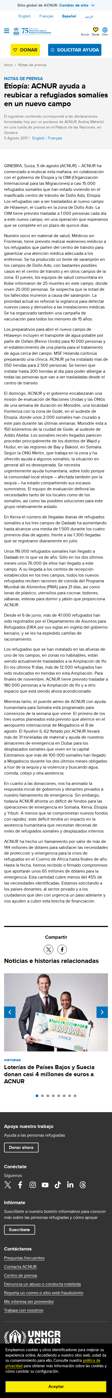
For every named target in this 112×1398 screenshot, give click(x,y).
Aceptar (56, 1386)
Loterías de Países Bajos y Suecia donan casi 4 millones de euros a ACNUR (49, 1074)
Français (46, 16)
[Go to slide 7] (71, 1097)
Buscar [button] (85, 34)
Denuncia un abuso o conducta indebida (42, 1284)
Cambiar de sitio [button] (73, 5)
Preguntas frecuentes (24, 1258)
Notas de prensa (32, 65)
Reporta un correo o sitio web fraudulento (43, 1293)
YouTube (45, 1184)
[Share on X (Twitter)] (48, 949)
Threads (82, 1184)
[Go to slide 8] (76, 1097)
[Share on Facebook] (62, 949)
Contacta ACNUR (20, 1267)
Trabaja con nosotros (23, 1310)
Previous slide (9, 1012)
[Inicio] (31, 31)
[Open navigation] (6, 31)
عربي (89, 16)
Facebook (20, 1184)
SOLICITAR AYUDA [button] (78, 49)
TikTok (57, 1184)
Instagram (32, 1184)
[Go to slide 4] (54, 1097)
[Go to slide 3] (49, 1097)
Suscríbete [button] (19, 1229)
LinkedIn (70, 1184)
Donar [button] (95, 34)
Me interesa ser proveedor (29, 1302)
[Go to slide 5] (60, 1097)
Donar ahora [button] (21, 1147)
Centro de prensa (20, 1275)
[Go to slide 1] (38, 1097)
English (24, 16)
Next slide (102, 1012)
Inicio (8, 65)
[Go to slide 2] (43, 1097)
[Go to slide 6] (65, 1097)
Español (69, 16)
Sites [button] (105, 34)
